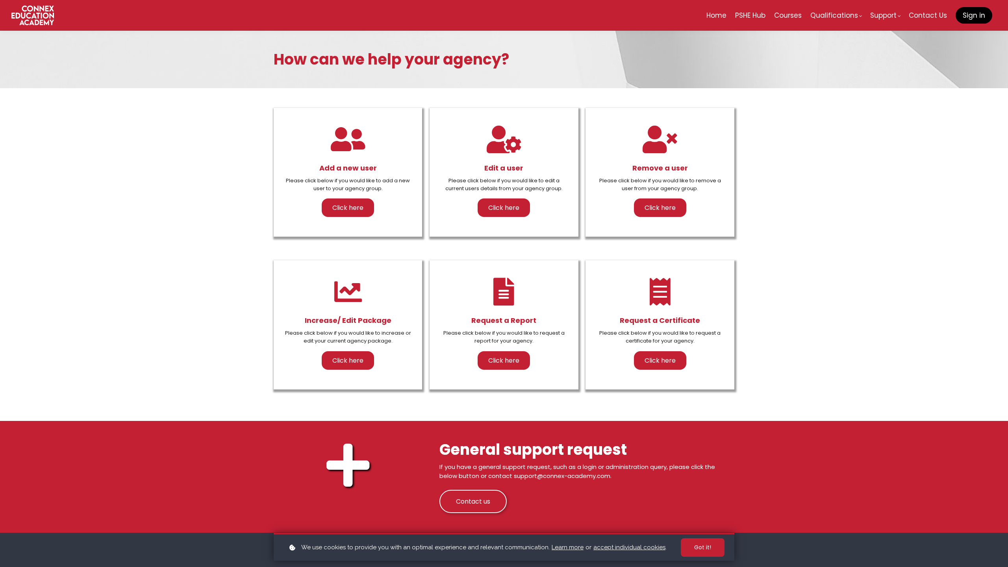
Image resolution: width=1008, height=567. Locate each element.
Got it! (702, 547)
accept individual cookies (629, 547)
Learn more (568, 547)
